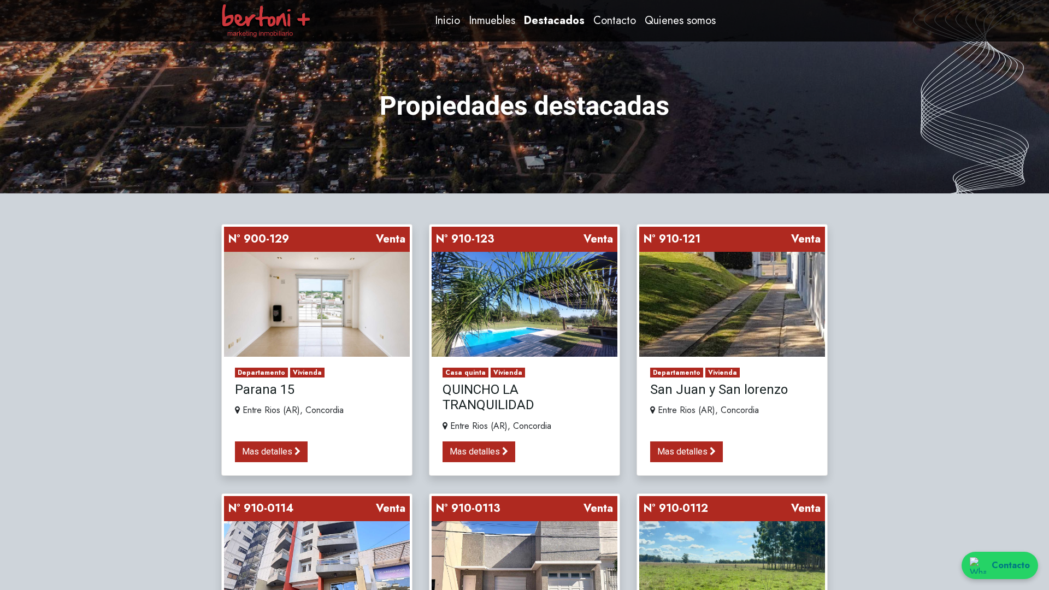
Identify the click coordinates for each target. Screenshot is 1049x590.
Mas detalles (268, 451)
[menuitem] (447, 20)
